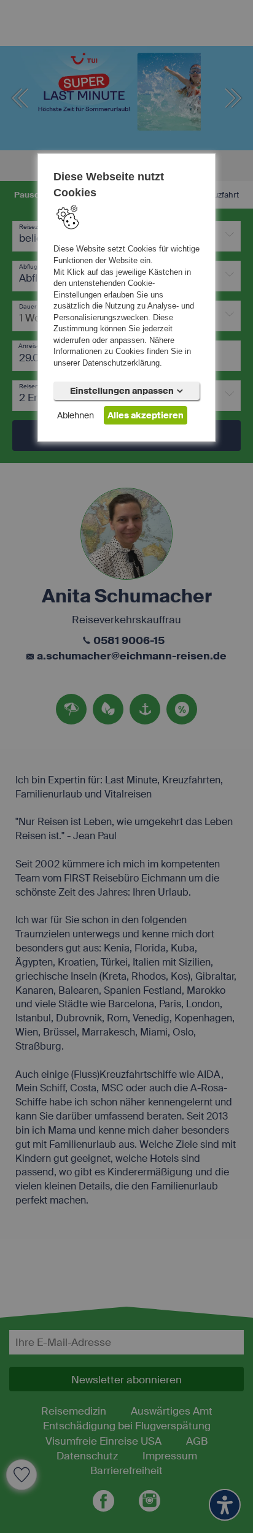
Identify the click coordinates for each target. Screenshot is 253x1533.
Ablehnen (75, 414)
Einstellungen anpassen (122, 390)
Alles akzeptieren (145, 414)
